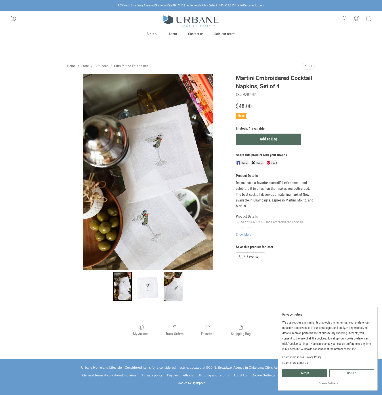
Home (71, 66)
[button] (191, 21)
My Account (141, 334)
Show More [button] (244, 234)
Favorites (207, 334)
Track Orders (174, 334)
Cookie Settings (263, 375)
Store (151, 34)
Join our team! (224, 34)
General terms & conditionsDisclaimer (110, 375)
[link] (328, 381)
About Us (240, 375)
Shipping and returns (213, 375)
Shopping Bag (241, 334)
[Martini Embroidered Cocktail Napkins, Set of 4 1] (148, 286)
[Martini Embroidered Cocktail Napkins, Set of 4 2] (173, 286)
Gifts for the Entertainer (131, 66)
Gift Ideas (101, 66)
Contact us (195, 34)
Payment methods (180, 375)
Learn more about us (295, 362)
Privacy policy (152, 375)
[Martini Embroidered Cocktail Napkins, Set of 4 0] (122, 286)
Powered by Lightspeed (191, 383)
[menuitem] (305, 66)
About (173, 34)
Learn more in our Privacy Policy (301, 357)
